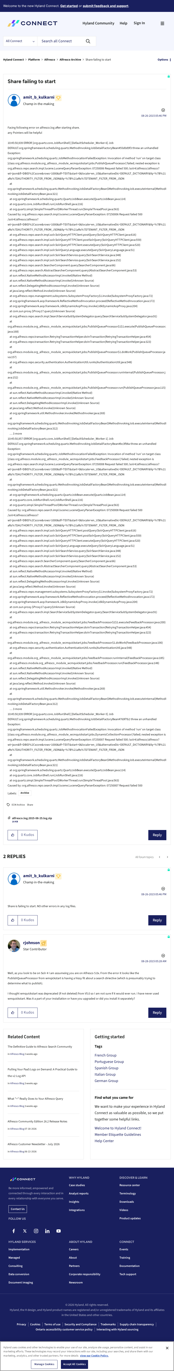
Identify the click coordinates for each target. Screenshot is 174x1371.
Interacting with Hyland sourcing (117, 1329)
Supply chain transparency (137, 1324)
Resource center (129, 1185)
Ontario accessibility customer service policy (64, 1329)
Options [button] (163, 60)
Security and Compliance (81, 1324)
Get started (69, 6)
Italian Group (105, 1074)
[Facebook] (13, 1231)
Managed (14, 1258)
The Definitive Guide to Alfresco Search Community (40, 1047)
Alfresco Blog (17, 1054)
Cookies (35, 1324)
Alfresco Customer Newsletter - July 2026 (34, 1144)
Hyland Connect (13, 60)
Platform (34, 60)
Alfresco (49, 60)
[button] (13, 835)
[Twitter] (25, 1231)
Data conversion (18, 1274)
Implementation (18, 1249)
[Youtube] (58, 1231)
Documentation (129, 1266)
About (73, 1258)
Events (123, 1249)
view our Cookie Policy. (94, 1356)
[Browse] (162, 23)
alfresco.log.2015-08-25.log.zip (32, 818)
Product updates (130, 1218)
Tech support (127, 1274)
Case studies (77, 1185)
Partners (74, 1266)
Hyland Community (98, 23)
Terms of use (52, 1324)
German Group (106, 1080)
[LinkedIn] (47, 1231)
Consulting (15, 1266)
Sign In (139, 23)
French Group (105, 1055)
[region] (87, 1356)
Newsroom (76, 1282)
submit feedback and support (105, 6)
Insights (74, 1202)
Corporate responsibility (84, 1274)
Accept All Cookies (74, 1364)
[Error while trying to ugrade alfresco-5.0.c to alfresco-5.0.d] (160, 857)
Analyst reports (78, 1193)
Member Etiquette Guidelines (118, 1134)
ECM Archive (18, 805)
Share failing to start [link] (98, 60)
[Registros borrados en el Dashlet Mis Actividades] (167, 857)
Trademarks (108, 1324)
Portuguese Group (109, 1061)
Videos (123, 1210)
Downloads (126, 1202)
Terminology (127, 1193)
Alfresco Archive (70, 60)
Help (123, 23)
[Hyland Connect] (32, 23)
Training (124, 1258)
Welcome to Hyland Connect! (118, 1128)
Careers (74, 1249)
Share (30, 805)
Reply (157, 835)
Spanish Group (106, 1068)
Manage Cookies (44, 1364)
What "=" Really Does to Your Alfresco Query (35, 1099)
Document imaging (20, 1282)
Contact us (18, 1209)
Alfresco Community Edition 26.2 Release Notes (37, 1121)
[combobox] (66, 41)
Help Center (104, 1141)
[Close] (167, 1348)
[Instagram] (36, 1231)
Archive (25, 793)
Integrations (77, 1210)
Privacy (21, 1324)
